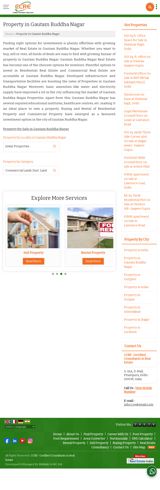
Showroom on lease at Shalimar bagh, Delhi (136, 99)
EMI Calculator (142, 438)
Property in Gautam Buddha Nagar (135, 262)
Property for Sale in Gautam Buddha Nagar (36, 129)
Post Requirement (66, 438)
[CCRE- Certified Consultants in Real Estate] (22, 7)
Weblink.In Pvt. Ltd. (50, 464)
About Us (72, 434)
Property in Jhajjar (136, 319)
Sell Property (34, 252)
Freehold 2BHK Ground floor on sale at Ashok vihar (137, 162)
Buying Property (124, 443)
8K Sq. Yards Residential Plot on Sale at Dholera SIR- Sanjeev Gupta (137, 202)
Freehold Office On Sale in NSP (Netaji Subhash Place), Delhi (137, 80)
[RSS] (151, 447)
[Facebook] (7, 440)
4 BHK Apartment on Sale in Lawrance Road (136, 221)
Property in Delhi (136, 250)
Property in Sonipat (132, 297)
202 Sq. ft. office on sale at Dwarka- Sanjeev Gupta (137, 61)
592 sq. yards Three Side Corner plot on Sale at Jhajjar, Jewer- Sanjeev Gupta (137, 141)
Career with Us (118, 434)
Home (9, 33)
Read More (33, 261)
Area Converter (94, 438)
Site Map (139, 447)
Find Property (93, 434)
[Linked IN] (14, 440)
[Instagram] (30, 440)
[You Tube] (22, 440)
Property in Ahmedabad (132, 310)
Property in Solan (136, 287)
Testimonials (119, 438)
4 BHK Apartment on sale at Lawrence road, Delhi (136, 181)
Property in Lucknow (132, 330)
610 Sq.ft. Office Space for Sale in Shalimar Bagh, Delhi (135, 42)
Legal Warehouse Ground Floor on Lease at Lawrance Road (136, 118)
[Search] (150, 7)
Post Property (143, 434)
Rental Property (93, 252)
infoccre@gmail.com (138, 404)
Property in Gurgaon (132, 277)
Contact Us (121, 447)
